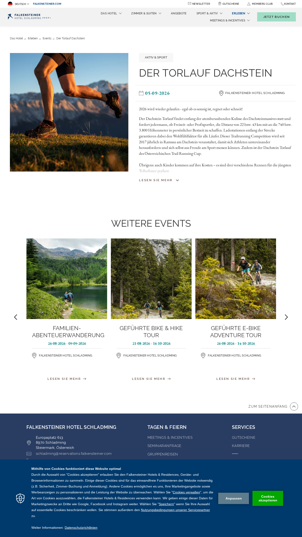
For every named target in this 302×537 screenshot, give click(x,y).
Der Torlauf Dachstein (70, 38)
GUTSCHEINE (244, 437)
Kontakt (290, 3)
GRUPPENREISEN (162, 454)
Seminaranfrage (164, 446)
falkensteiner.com (47, 3)
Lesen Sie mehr (64, 378)
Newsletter (201, 3)
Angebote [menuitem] (179, 13)
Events (47, 38)
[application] (151, 498)
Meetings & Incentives (170, 437)
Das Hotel (16, 38)
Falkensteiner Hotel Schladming (255, 93)
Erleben (33, 38)
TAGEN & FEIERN (167, 427)
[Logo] (29, 16)
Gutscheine (230, 3)
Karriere (241, 446)
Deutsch (20, 4)
